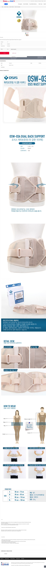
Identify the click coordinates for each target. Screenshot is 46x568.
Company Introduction (13, 57)
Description (13, 56)
